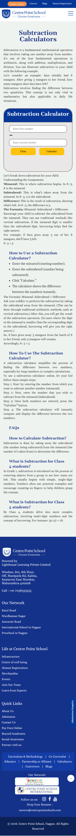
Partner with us (11, 745)
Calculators (64, 761)
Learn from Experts (14, 690)
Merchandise (10, 673)
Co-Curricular (57, 756)
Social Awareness (13, 739)
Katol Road (9, 610)
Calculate (52, 151)
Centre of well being (14, 662)
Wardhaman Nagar (14, 616)
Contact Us (9, 722)
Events (6, 679)
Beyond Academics (13, 733)
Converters (32, 766)
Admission (8, 717)
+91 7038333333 (20, 591)
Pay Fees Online (12, 728)
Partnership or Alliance (36, 761)
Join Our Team (11, 685)
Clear (23, 151)
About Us (8, 711)
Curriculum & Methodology (25, 756)
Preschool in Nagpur (15, 633)
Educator (10, 761)
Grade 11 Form (17, 4)
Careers (33, 3)
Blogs (44, 3)
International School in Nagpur (21, 627)
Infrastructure (11, 656)
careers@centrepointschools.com (40, 810)
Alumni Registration (62, 3)
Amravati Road (11, 622)
